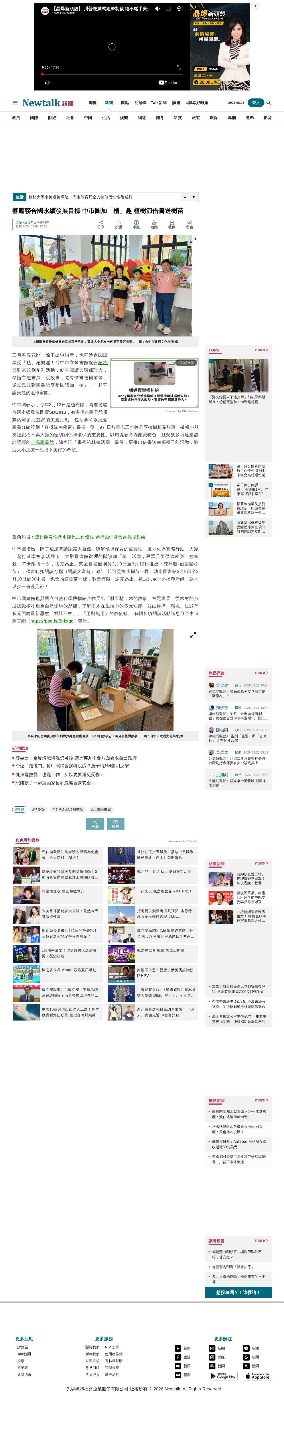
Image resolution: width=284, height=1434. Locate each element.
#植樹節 (38, 809)
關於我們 (92, 1347)
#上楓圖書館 (101, 809)
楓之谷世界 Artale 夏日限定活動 (164, 871)
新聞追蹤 (24, 1374)
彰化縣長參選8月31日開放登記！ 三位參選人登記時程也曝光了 (70, 933)
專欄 (232, 117)
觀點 (125, 102)
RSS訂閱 (112, 1347)
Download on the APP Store (257, 1376)
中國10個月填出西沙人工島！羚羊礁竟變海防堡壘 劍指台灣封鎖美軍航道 (71, 1012)
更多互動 (24, 1338)
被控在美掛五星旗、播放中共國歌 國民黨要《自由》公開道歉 (165, 854)
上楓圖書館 (42, 442)
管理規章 (112, 1368)
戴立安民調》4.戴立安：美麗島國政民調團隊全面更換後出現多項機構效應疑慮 (70, 993)
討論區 (141, 102)
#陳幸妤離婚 (197, 102)
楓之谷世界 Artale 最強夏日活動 (69, 970)
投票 (20, 1361)
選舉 (250, 117)
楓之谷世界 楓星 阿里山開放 (161, 950)
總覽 (93, 102)
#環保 (19, 809)
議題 (176, 102)
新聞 (109, 102)
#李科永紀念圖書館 (68, 809)
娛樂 (124, 117)
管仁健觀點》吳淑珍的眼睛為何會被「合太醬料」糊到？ (70, 854)
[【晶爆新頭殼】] (220, 46)
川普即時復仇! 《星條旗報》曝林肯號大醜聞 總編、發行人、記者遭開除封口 (166, 993)
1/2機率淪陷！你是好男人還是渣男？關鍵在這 (69, 953)
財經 (52, 117)
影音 (268, 117)
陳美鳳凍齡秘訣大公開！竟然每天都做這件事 (70, 914)
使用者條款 (114, 1354)
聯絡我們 (92, 1354)
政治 (16, 117)
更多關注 (223, 1338)
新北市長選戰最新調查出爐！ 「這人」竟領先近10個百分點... (166, 1012)
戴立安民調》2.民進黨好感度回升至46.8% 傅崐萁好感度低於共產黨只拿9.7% (166, 934)
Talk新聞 (159, 102)
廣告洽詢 (112, 1374)
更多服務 (104, 1338)
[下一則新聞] (194, 197)
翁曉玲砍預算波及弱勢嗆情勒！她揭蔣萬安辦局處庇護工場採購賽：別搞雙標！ (70, 875)
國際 (34, 117)
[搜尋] (268, 102)
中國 (88, 117)
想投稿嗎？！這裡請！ (238, 1292)
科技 (178, 117)
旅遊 (196, 117)
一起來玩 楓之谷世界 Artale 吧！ (165, 891)
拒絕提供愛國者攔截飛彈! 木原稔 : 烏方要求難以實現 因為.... (165, 914)
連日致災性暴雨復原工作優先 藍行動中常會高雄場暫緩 (90, 536)
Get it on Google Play (223, 1376)
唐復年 (29, 222)
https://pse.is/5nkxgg (52, 621)
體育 (160, 117)
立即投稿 (92, 1361)
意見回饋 (92, 1368)
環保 (214, 117)
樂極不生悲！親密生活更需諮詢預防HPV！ (165, 973)
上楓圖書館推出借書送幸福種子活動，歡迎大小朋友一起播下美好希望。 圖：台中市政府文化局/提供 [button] (105, 341)
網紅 (142, 117)
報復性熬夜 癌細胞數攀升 (63, 891)
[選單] (15, 102)
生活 (106, 117)
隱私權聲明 (114, 1361)
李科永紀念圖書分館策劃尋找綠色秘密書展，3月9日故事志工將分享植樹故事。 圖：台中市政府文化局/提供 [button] (105, 736)
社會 (70, 117)
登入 (256, 102)
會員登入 (92, 1374)
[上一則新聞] (185, 197)
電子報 (22, 1368)
